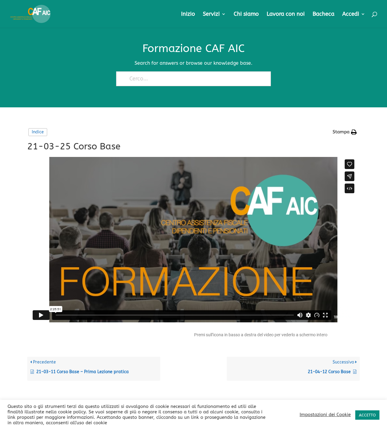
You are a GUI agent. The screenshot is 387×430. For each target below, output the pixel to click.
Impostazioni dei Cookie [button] (325, 414)
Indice (38, 132)
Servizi (211, 14)
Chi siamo (246, 14)
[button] (345, 132)
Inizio (188, 14)
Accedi (350, 14)
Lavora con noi (286, 14)
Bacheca (323, 14)
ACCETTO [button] (367, 415)
